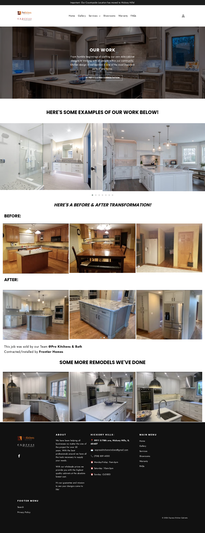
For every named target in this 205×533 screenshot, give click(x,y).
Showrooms (109, 15)
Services (93, 15)
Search (20, 507)
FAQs (133, 15)
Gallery (82, 15)
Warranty (123, 15)
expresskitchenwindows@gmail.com (111, 449)
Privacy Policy (23, 512)
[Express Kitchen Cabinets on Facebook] (19, 456)
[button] (92, 195)
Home (72, 15)
